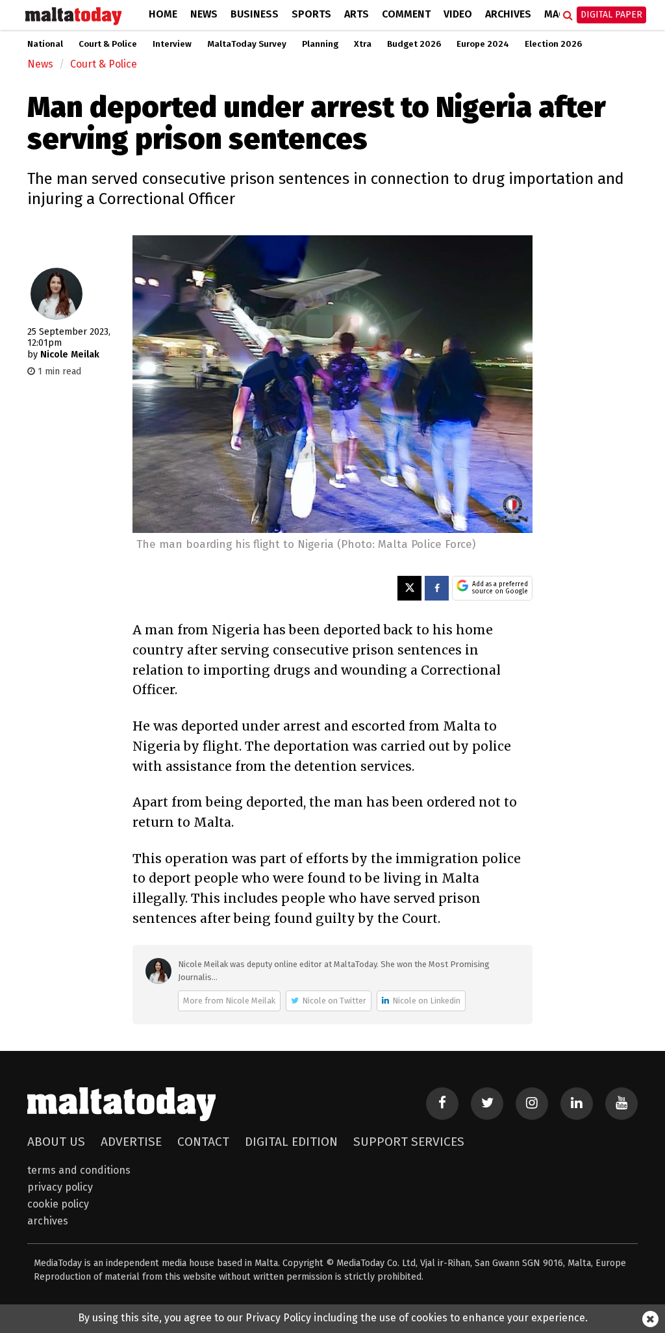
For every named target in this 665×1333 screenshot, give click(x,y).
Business (255, 14)
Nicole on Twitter (334, 1000)
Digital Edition (291, 1141)
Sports (311, 14)
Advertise (131, 1141)
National (45, 44)
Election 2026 (553, 44)
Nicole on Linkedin (426, 1000)
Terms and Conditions (79, 1170)
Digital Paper (611, 14)
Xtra (362, 44)
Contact (203, 1141)
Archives (508, 14)
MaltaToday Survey (246, 44)
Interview (172, 44)
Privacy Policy (60, 1187)
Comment (406, 14)
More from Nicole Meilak (229, 1000)
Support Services (408, 1141)
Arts (356, 14)
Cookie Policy (58, 1204)
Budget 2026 (414, 44)
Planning (320, 44)
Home (163, 14)
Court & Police (108, 44)
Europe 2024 (483, 44)
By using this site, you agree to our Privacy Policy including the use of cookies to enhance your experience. (333, 1318)
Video (458, 14)
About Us (56, 1141)
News (204, 14)
